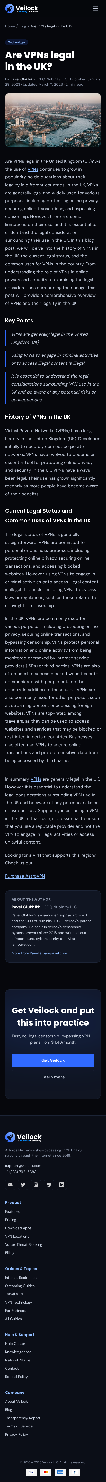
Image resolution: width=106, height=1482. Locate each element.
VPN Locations (17, 1236)
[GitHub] (49, 1185)
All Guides (13, 1318)
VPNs (33, 169)
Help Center (15, 1343)
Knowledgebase (18, 1351)
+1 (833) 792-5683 (20, 1171)
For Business (15, 1310)
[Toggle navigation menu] (95, 8)
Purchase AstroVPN (25, 876)
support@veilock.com (23, 1165)
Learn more (53, 1077)
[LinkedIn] (62, 1185)
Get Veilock (53, 1060)
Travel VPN (14, 1294)
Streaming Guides (20, 1285)
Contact (12, 1368)
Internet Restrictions (21, 1277)
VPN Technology (18, 1302)
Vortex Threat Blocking (23, 1244)
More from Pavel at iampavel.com (39, 953)
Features (12, 1211)
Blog (22, 26)
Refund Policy (16, 1376)
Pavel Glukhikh (22, 79)
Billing (9, 1252)
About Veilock (16, 1401)
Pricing (10, 1219)
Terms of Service (19, 1426)
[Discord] (10, 1185)
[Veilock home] (21, 8)
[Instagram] (36, 1185)
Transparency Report (22, 1417)
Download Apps (18, 1228)
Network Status (18, 1360)
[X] (23, 1185)
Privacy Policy (16, 1434)
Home (10, 26)
